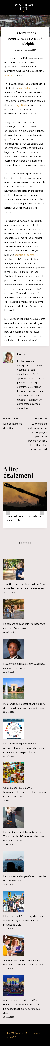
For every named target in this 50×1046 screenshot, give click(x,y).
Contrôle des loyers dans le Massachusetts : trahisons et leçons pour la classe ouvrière (25, 792)
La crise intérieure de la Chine (12, 423)
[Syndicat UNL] (25, 7)
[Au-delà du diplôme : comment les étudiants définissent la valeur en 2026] (25, 945)
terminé (8, 75)
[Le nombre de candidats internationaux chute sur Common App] (25, 609)
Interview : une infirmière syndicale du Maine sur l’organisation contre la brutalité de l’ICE (23, 920)
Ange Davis (21, 105)
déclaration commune (26, 254)
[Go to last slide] (8, 511)
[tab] (19, 543)
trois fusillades (26, 88)
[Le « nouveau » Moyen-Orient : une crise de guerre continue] (25, 861)
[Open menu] (44, 7)
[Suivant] (42, 511)
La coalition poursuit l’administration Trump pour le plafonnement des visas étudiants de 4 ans (23, 836)
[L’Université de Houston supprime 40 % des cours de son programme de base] (25, 688)
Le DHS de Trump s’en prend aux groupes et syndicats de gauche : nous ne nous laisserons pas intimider (23, 748)
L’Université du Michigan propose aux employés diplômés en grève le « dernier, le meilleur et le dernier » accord (37, 434)
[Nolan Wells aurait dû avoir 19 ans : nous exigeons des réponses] (25, 649)
